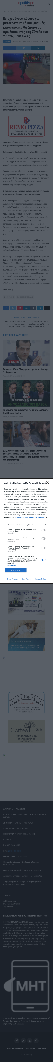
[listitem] (26, 524)
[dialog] (26, 531)
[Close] (48, 483)
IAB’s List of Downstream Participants (29, 517)
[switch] (43, 530)
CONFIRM (15, 570)
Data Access (26, 579)
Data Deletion (12, 579)
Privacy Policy (40, 579)
